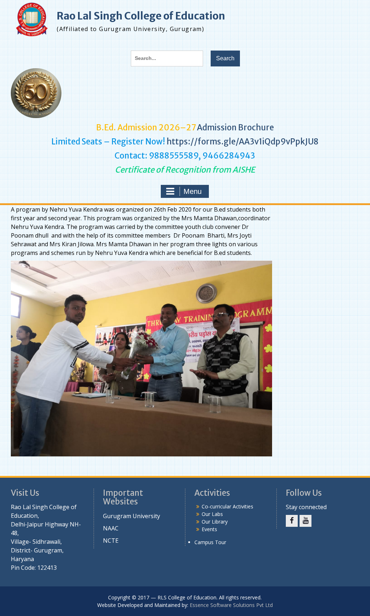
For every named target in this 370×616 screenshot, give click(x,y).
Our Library (215, 521)
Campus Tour (210, 542)
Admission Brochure (235, 127)
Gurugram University (131, 516)
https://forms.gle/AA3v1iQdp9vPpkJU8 (243, 141)
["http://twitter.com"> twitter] (292, 521)
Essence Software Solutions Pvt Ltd (231, 605)
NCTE (111, 541)
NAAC (111, 528)
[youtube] (305, 521)
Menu (193, 191)
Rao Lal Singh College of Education (141, 15)
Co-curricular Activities (227, 506)
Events (209, 529)
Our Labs (212, 514)
